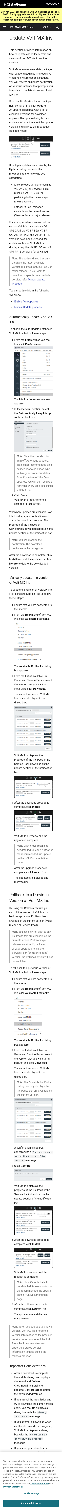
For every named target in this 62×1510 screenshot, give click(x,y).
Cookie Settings (31, 1493)
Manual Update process (28, 307)
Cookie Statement (39, 1483)
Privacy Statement (12, 1487)
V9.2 (45, 27)
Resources (51, 3)
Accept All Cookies (31, 1503)
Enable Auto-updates (26, 301)
